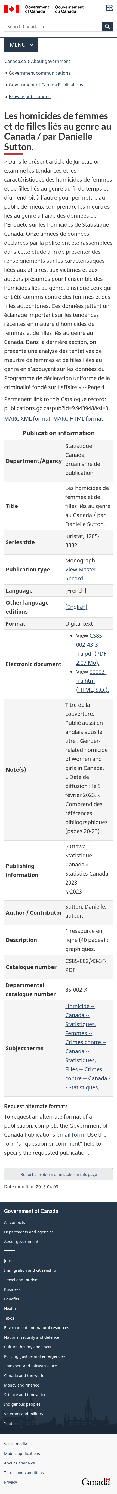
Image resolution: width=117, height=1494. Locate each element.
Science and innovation (25, 1394)
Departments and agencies (29, 1232)
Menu (18, 44)
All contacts (14, 1222)
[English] (76, 607)
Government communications (39, 73)
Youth (9, 1423)
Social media (15, 1443)
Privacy (10, 1482)
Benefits (11, 1299)
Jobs (8, 1260)
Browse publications (30, 97)
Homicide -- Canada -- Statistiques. (80, 1015)
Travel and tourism (21, 1279)
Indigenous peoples (22, 1404)
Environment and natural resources (36, 1327)
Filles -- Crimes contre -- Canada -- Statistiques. (87, 1078)
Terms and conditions (24, 1472)
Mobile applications (22, 1453)
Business (12, 1289)
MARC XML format (27, 418)
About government (50, 61)
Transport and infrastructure (30, 1365)
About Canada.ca (19, 1463)
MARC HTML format (78, 418)
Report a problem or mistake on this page (58, 1174)
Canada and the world (24, 1375)
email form (70, 1134)
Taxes (9, 1318)
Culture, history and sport (27, 1346)
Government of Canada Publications (46, 85)
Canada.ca (15, 61)
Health (10, 1308)
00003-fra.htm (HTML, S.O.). (92, 680)
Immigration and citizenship (30, 1270)
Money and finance (21, 1385)
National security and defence (31, 1337)
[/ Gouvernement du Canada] (44, 8)
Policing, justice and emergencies (35, 1356)
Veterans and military (23, 1413)
